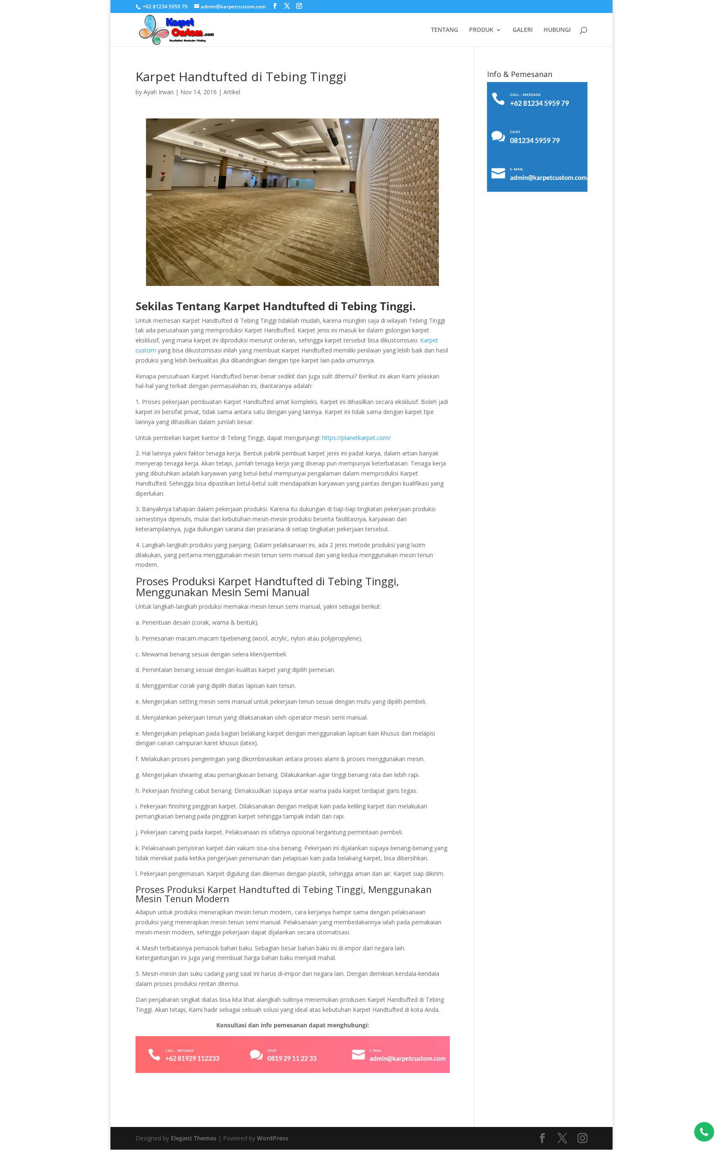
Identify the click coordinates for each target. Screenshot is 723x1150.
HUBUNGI (557, 30)
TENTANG (444, 30)
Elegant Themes (193, 1138)
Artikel (231, 92)
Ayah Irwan (159, 92)
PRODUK (481, 30)
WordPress (272, 1138)
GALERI (523, 30)
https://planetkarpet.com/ (356, 438)
